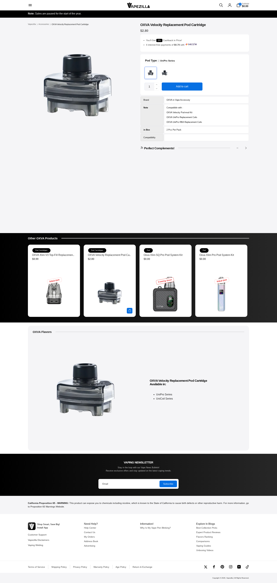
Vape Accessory (182, 100)
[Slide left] (237, 148)
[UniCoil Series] (165, 73)
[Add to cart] (129, 310)
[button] (29, 5)
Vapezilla (229, 578)
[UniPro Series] (151, 73)
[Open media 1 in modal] (77, 85)
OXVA (169, 100)
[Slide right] (245, 148)
